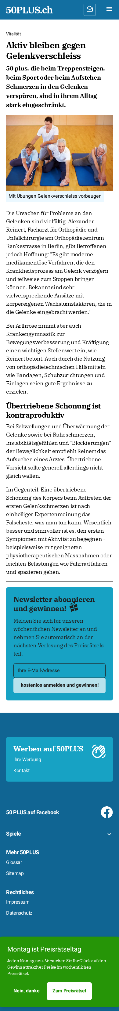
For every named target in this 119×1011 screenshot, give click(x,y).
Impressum (18, 902)
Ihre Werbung (27, 759)
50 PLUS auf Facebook (32, 812)
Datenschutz (19, 913)
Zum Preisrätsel (69, 991)
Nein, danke (26, 991)
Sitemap (14, 873)
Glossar (14, 862)
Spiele (13, 834)
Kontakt (21, 770)
